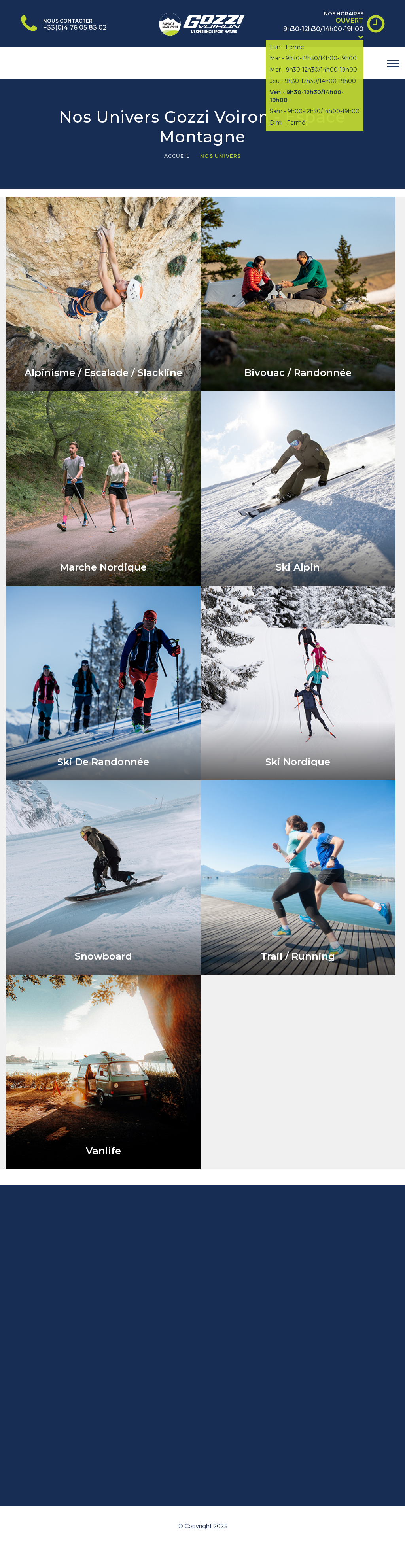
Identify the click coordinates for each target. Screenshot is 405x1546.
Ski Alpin (298, 567)
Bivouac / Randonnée (298, 372)
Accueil (176, 156)
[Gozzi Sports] (202, 23)
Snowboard (103, 956)
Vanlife (103, 1151)
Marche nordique (103, 567)
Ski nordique (297, 761)
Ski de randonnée (103, 761)
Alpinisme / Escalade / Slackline (103, 372)
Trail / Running (298, 956)
